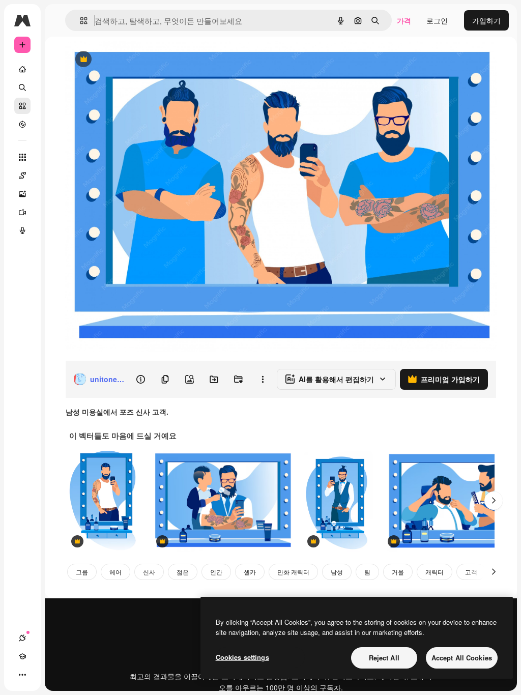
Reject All (384, 657)
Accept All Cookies (461, 657)
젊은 (183, 571)
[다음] (493, 501)
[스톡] (22, 106)
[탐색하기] (22, 124)
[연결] (22, 638)
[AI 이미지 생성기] (22, 194)
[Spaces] (22, 175)
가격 (404, 20)
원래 (123, 59)
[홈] (22, 69)
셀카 (250, 571)
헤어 (115, 571)
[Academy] (22, 656)
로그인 (437, 20)
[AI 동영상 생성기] (22, 212)
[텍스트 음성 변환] (22, 230)
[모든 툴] (22, 157)
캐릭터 (434, 571)
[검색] (22, 87)
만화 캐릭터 (293, 571)
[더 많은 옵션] (262, 379)
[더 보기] (22, 675)
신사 (149, 571)
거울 (398, 571)
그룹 (82, 571)
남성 (337, 571)
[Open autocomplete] (80, 20)
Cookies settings (242, 657)
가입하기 (486, 20)
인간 (216, 571)
